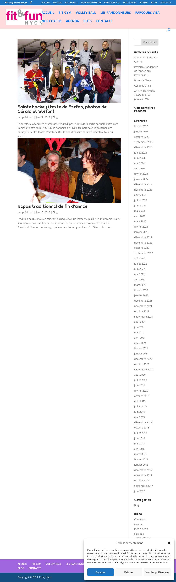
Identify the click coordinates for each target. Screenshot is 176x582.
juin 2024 (139, 158)
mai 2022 (139, 274)
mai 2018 (139, 443)
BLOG (154, 3)
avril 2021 (139, 337)
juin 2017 (139, 491)
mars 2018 (140, 454)
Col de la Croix (142, 85)
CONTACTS (165, 3)
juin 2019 (139, 411)
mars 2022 (140, 284)
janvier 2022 (141, 295)
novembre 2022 (143, 242)
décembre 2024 (143, 147)
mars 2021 (140, 343)
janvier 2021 (141, 353)
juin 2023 (139, 205)
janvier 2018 (141, 464)
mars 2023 (140, 221)
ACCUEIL (45, 3)
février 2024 (141, 173)
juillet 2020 (140, 380)
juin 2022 (139, 268)
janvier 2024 (141, 179)
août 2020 (140, 374)
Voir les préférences (157, 572)
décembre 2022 (143, 237)
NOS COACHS (129, 3)
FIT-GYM (57, 3)
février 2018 (141, 459)
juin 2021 (139, 327)
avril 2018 (139, 448)
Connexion (140, 519)
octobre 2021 (141, 311)
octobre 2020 (141, 364)
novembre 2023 (143, 189)
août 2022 (140, 258)
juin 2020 (139, 385)
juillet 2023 (140, 200)
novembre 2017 (143, 475)
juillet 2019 (140, 406)
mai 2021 (139, 332)
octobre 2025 (141, 136)
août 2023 (140, 194)
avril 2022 (139, 279)
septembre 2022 (143, 253)
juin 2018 (139, 438)
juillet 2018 (140, 432)
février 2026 (141, 126)
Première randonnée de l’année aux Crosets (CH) (146, 71)
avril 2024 (139, 168)
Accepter (101, 572)
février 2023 (141, 226)
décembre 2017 (143, 470)
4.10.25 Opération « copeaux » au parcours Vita (144, 95)
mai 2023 (139, 210)
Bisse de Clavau (143, 80)
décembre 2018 (143, 422)
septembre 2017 (143, 485)
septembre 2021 (143, 316)
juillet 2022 (140, 263)
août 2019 (140, 401)
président (27, 117)
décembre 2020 (143, 358)
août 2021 (140, 321)
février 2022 (141, 290)
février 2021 (141, 348)
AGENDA (144, 3)
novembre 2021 (143, 306)
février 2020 (141, 390)
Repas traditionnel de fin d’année (52, 206)
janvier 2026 (141, 131)
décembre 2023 (143, 184)
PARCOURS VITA (112, 3)
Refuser (128, 572)
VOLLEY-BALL (71, 3)
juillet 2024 (140, 152)
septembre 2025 (143, 142)
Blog (55, 117)
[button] (169, 543)
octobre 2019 (141, 396)
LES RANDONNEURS (91, 3)
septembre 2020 (143, 369)
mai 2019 (139, 417)
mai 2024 (139, 163)
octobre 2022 (141, 247)
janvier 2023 (141, 232)
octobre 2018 (141, 427)
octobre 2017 (141, 480)
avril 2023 (139, 216)
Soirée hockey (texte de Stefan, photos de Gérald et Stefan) (62, 109)
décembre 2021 (143, 300)
